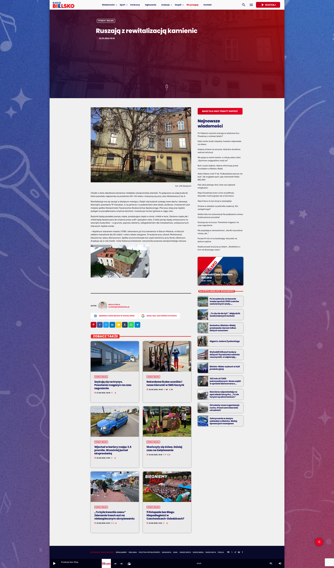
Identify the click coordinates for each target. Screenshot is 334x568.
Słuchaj (268, 5)
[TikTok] (235, 552)
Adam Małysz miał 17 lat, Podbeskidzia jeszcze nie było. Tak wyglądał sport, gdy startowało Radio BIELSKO (220, 177)
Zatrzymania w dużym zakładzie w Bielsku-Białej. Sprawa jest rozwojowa (223, 421)
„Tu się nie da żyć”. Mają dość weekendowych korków (225, 314)
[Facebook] (242, 552)
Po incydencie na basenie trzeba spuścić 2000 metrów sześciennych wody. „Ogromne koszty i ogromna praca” (224, 303)
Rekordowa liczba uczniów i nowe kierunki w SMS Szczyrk (165, 383)
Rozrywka (206, 269)
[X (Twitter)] (232, 552)
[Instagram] (239, 552)
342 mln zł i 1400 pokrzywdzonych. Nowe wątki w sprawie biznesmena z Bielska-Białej (225, 382)
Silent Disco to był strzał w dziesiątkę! (215, 201)
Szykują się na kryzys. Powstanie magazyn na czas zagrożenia (112, 385)
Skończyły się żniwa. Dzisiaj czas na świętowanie (164, 448)
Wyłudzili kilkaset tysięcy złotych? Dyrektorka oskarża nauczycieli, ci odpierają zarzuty (225, 355)
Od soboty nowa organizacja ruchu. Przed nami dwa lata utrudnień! (224, 408)
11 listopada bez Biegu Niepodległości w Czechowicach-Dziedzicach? (165, 515)
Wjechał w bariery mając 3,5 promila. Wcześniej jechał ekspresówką (112, 450)
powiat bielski (106, 21)
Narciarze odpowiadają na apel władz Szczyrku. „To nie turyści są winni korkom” (224, 394)
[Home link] (63, 5)
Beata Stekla (114, 305)
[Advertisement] (167, 62)
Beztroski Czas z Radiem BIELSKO (216, 276)
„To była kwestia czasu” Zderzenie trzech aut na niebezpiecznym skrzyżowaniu (114, 515)
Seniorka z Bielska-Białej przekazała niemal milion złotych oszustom (223, 328)
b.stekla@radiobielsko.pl (119, 307)
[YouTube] (228, 552)
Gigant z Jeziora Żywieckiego (225, 341)
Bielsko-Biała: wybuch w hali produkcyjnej (225, 368)
